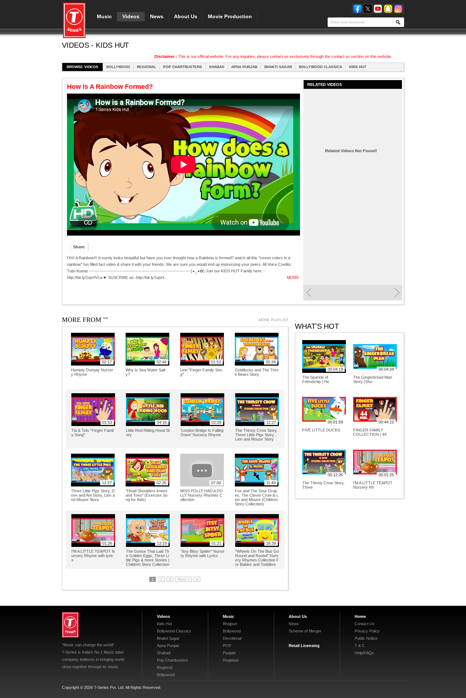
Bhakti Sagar (278, 67)
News (156, 16)
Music (104, 16)
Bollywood (118, 67)
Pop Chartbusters (182, 67)
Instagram (398, 9)
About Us (185, 16)
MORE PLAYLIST (273, 320)
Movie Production (230, 16)
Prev (308, 292)
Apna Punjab (244, 67)
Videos (130, 16)
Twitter (368, 9)
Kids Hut (357, 67)
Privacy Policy (367, 631)
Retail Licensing (304, 645)
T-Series (70, 625)
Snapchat (388, 9)
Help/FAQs (364, 653)
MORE (293, 277)
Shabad (216, 67)
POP (227, 645)
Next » (183, 579)
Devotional (232, 638)
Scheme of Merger (305, 631)
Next (397, 292)
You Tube (378, 9)
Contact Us (365, 624)
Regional (146, 67)
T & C (360, 645)
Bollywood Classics (320, 67)
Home (360, 616)
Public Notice (366, 638)
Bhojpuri (230, 624)
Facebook (358, 9)
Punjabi (229, 653)
